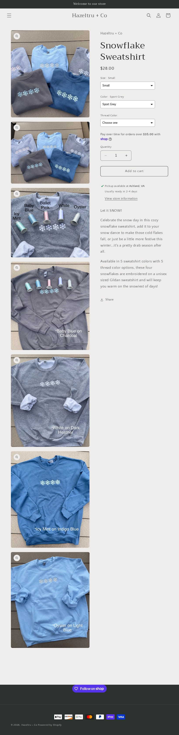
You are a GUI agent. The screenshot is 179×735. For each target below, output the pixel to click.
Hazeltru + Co (29, 725)
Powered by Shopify (50, 725)
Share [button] (109, 299)
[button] (9, 15)
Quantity (106, 146)
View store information (121, 198)
